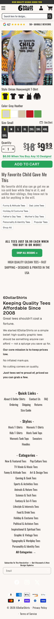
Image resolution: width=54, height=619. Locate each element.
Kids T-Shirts (16, 433)
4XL (45, 129)
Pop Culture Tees (38, 461)
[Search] (49, 16)
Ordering (13, 404)
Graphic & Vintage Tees (26, 535)
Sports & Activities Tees (26, 484)
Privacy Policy (40, 607)
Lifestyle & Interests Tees (26, 506)
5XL (5, 135)
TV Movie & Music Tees (26, 467)
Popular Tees (41, 222)
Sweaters (37, 438)
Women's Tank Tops (19, 438)
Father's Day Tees (12, 216)
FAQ (46, 399)
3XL (38, 129)
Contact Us (34, 399)
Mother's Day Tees (34, 216)
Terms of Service (28, 614)
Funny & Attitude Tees (14, 205)
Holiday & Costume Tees (15, 211)
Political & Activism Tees (25, 523)
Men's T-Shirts (15, 427)
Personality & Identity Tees (16, 222)
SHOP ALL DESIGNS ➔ (27, 253)
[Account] (41, 8)
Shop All (7, 227)
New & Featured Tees (15, 461)
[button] (3, 8)
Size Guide (26, 410)
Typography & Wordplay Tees (26, 541)
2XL (32, 129)
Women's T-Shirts (35, 427)
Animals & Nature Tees (25, 489)
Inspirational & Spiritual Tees (25, 529)
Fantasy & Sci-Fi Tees (26, 501)
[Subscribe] (47, 570)
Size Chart (48, 122)
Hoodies (26, 444)
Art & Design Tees (39, 472)
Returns (38, 404)
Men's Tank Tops (34, 433)
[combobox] (24, 16)
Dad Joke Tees (36, 205)
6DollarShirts (23, 607)
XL (25, 129)
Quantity (6, 142)
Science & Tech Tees (26, 495)
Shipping (26, 404)
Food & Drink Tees (26, 512)
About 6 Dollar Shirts (14, 399)
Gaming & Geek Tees (25, 478)
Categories (27, 455)
